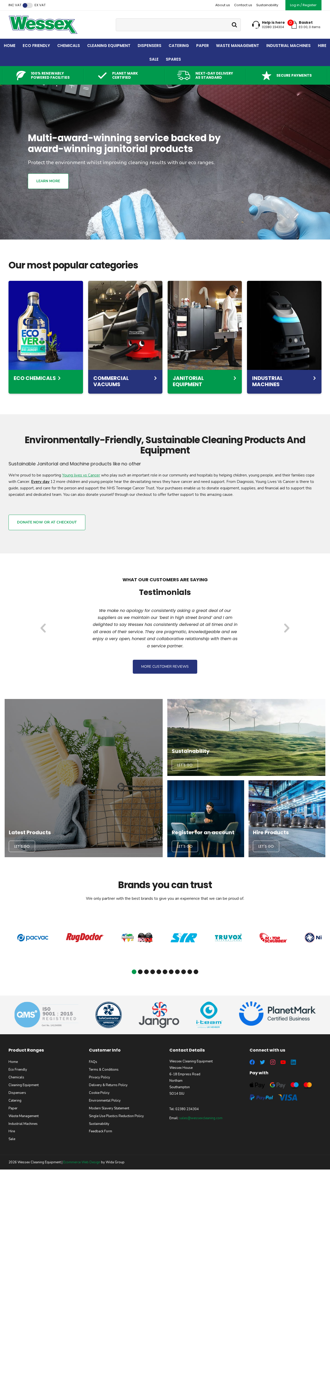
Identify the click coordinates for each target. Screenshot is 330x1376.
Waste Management (237, 45)
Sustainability (267, 5)
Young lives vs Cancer (81, 475)
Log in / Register (303, 5)
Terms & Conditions (104, 1069)
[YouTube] (283, 1062)
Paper (202, 45)
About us (222, 5)
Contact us (243, 5)
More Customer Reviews (165, 666)
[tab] (134, 971)
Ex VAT (40, 5)
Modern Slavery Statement (109, 1108)
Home (9, 45)
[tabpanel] (33, 937)
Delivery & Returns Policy (108, 1085)
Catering (179, 45)
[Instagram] (272, 1062)
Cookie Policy (99, 1093)
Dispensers (149, 45)
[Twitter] (262, 1062)
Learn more (48, 181)
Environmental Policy (105, 1100)
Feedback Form (100, 1131)
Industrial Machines (288, 45)
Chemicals (68, 45)
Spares (173, 59)
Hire (322, 45)
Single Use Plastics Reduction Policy (116, 1116)
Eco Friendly (36, 45)
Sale (154, 59)
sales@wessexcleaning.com (200, 1118)
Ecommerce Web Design (81, 1162)
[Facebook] (252, 1062)
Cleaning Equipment (108, 45)
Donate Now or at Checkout (47, 522)
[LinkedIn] (293, 1062)
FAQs (93, 1062)
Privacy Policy (99, 1077)
